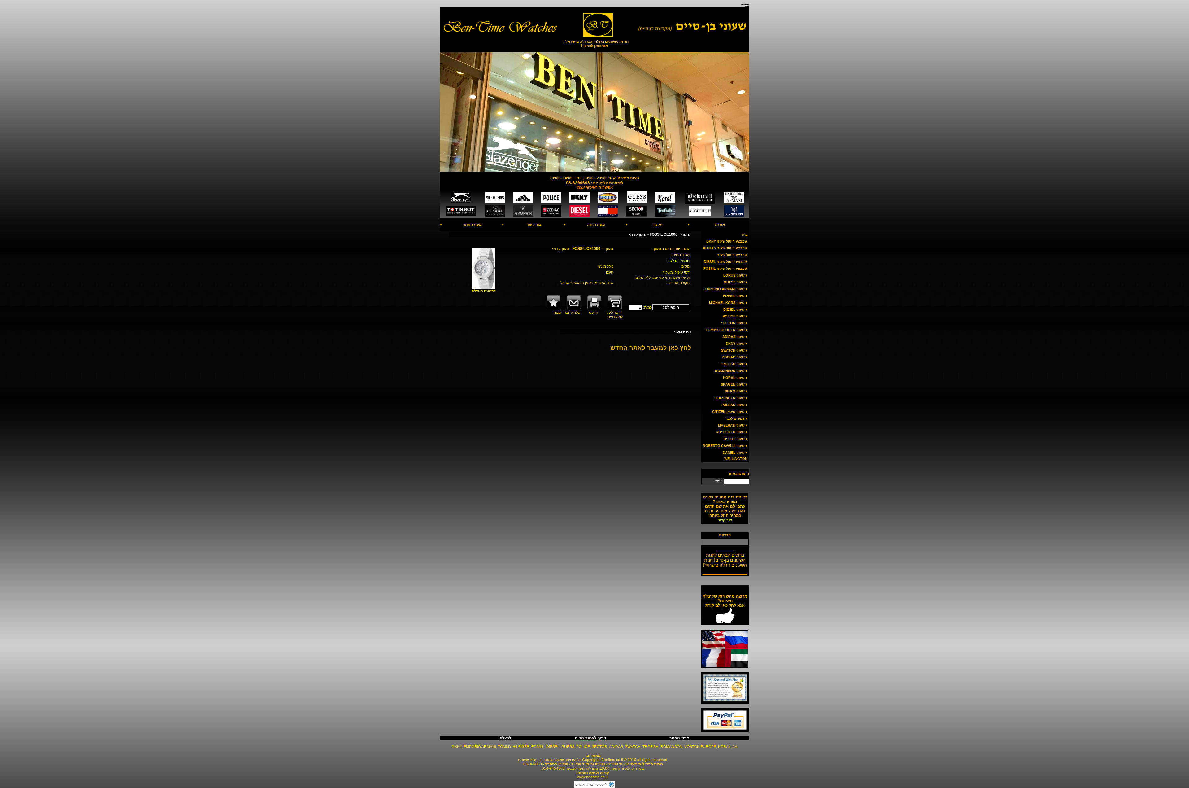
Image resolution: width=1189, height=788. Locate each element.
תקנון (658, 224)
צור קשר (534, 224)
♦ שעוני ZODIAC (734, 357)
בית (744, 234)
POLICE (583, 747)
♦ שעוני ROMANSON (731, 371)
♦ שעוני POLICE (735, 316)
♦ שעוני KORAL (735, 377)
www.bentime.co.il (592, 777)
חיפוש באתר (738, 473)
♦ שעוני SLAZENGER (730, 398)
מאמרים (593, 755)
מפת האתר (472, 224)
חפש (719, 481)
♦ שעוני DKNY (736, 343)
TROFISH (650, 747)
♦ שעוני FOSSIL (735, 296)
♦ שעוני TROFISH (733, 364)
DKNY (457, 747)
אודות (720, 224)
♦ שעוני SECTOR (734, 323)
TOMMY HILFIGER (513, 747)
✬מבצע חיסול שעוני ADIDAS (725, 248)
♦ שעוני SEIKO (736, 391)
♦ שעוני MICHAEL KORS (728, 302)
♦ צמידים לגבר (736, 418)
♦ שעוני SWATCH (734, 350)
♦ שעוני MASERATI (732, 425)
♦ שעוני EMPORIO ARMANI (726, 289)
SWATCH (633, 747)
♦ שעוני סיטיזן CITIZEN (729, 412)
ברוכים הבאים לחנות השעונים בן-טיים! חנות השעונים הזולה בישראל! (725, 555)
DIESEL (553, 747)
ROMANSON (671, 747)
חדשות (725, 535)
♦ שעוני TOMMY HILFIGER (726, 330)
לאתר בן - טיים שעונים (535, 760)
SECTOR (599, 747)
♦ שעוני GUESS (735, 282)
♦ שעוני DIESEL (735, 309)
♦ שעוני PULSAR (734, 405)
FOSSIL (537, 747)
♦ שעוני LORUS (735, 275)
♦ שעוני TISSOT (735, 439)
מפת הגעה (596, 224)
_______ (725, 543)
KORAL (724, 747)
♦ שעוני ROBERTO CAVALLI (725, 446)
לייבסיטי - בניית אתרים (591, 784)
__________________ (725, 567)
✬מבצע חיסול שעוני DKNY (726, 241)
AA (734, 747)
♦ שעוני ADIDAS (734, 337)
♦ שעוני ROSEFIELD (731, 432)
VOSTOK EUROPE (700, 747)
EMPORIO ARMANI (480, 747)
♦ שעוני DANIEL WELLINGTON (735, 456)
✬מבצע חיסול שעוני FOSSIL (725, 268)
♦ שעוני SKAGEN (734, 384)
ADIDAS (616, 747)
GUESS (567, 747)
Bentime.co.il (612, 760)
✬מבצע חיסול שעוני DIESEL (725, 262)
